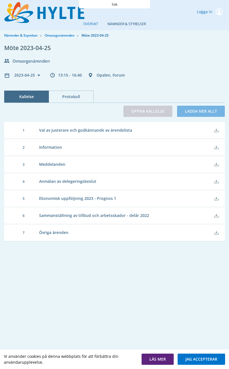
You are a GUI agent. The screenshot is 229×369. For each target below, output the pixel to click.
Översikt (90, 24)
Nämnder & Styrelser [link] (21, 35)
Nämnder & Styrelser (127, 24)
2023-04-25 (25, 75)
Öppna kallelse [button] (147, 111)
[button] (158, 359)
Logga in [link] (205, 11)
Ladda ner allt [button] (201, 111)
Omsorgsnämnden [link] (60, 35)
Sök (114, 4)
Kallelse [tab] (26, 96)
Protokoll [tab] (71, 96)
